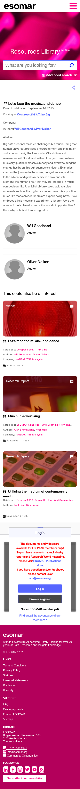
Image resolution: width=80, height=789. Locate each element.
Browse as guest (39, 599)
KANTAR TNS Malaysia (29, 359)
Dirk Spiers (32, 505)
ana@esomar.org (40, 578)
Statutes (8, 675)
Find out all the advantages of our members (40, 617)
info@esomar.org (16, 751)
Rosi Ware (42, 429)
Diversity (8, 690)
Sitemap (8, 719)
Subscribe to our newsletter (24, 778)
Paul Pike (19, 505)
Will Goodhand (23, 129)
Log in (40, 588)
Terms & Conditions (14, 665)
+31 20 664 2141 (16, 748)
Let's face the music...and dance (33, 341)
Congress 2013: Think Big (33, 114)
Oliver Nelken (42, 129)
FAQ (5, 704)
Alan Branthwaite (24, 429)
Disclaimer (9, 685)
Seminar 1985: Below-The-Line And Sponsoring (45, 500)
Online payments (13, 709)
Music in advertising (24, 416)
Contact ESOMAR (14, 714)
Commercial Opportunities (22, 755)
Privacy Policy (11, 670)
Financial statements (15, 680)
